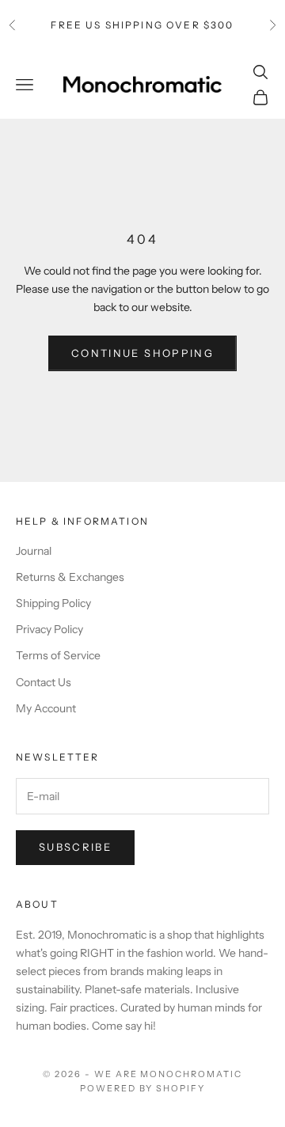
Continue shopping (142, 353)
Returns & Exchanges (70, 577)
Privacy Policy (49, 629)
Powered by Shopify (143, 1088)
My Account (46, 708)
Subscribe (75, 847)
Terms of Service (58, 655)
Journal (33, 551)
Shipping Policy (53, 603)
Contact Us (43, 682)
